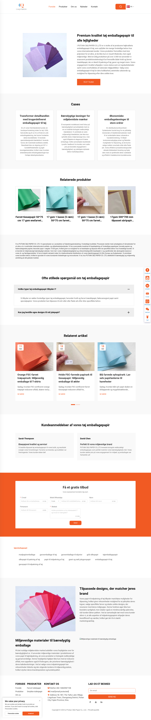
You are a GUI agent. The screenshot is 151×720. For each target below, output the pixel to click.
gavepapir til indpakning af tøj (31, 564)
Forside (52, 6)
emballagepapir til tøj (103, 559)
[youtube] (96, 702)
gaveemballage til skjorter (71, 555)
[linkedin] (101, 702)
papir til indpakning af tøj (54, 559)
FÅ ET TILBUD (89, 82)
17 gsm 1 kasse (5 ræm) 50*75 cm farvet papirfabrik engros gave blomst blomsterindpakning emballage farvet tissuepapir (60, 219)
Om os (74, 6)
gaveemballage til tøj (48, 555)
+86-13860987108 (63, 688)
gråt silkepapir (92, 555)
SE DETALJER (29, 200)
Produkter (63, 6)
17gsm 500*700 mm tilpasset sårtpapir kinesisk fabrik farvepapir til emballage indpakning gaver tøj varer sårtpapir (122, 219)
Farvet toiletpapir (34, 688)
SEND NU (112, 697)
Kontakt (94, 6)
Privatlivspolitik (93, 710)
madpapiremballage (27, 555)
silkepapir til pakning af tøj (29, 559)
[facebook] (90, 702)
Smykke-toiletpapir (34, 691)
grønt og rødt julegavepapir (80, 559)
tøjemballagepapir (110, 555)
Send (75, 523)
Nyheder (83, 6)
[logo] (21, 7)
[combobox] (55, 501)
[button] (73, 404)
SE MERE (20, 394)
